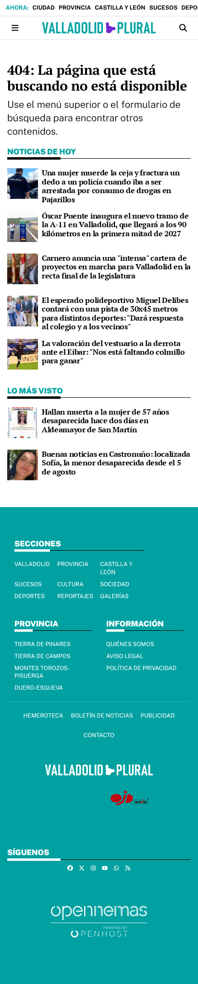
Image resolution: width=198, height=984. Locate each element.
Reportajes (75, 596)
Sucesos (163, 7)
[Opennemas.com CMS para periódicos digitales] (99, 921)
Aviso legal (124, 656)
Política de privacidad (141, 668)
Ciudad (43, 7)
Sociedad (114, 584)
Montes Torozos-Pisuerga (42, 672)
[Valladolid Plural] (98, 28)
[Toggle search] (183, 27)
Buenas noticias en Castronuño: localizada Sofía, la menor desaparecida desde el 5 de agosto (116, 463)
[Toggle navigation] (15, 27)
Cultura (70, 584)
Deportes (29, 596)
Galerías (114, 596)
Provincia (75, 7)
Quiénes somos (130, 644)
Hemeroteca (43, 715)
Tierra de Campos (42, 656)
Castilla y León (120, 7)
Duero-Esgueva (38, 687)
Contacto (99, 735)
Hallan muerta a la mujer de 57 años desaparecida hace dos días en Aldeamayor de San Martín (105, 420)
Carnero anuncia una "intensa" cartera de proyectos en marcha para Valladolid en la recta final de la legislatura (116, 267)
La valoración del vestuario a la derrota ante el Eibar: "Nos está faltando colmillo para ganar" (113, 352)
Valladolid (32, 564)
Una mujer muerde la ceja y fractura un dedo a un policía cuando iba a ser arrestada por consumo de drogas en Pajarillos (111, 185)
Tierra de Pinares (42, 644)
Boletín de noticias (102, 715)
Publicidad (158, 715)
